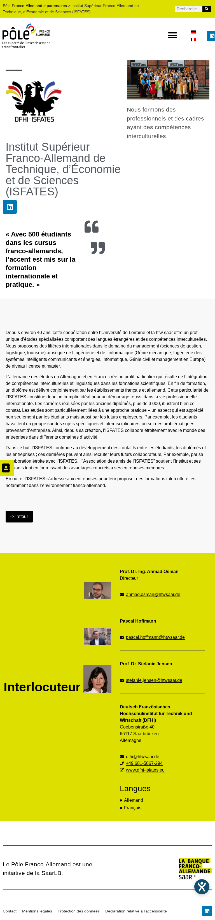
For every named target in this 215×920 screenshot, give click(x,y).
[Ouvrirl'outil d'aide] (201, 886)
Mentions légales (37, 911)
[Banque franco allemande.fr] (170, 868)
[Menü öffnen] (7, 468)
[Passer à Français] (193, 39)
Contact (10, 911)
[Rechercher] (206, 9)
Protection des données (79, 911)
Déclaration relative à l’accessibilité (136, 911)
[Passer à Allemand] (193, 32)
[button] (172, 35)
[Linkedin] (10, 207)
